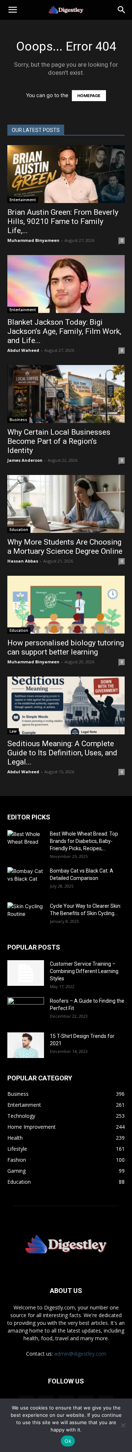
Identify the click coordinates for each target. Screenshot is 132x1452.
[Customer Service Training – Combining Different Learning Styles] (25, 973)
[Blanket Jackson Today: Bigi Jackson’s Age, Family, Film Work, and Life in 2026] (66, 284)
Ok (68, 1441)
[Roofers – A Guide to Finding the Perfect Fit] (25, 1010)
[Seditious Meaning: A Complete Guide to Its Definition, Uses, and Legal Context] (66, 705)
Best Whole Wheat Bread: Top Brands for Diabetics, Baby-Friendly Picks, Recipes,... (84, 841)
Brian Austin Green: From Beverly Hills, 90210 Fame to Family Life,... (62, 221)
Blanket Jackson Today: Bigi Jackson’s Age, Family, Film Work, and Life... (64, 331)
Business (18, 419)
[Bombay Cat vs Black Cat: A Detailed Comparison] (25, 880)
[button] (12, 10)
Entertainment (23, 199)
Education (19, 529)
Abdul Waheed (23, 350)
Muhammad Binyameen (33, 240)
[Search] (121, 10)
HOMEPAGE (88, 95)
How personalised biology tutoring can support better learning (65, 647)
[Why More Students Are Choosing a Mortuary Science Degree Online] (66, 504)
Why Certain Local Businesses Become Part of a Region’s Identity (58, 441)
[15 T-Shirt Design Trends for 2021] (25, 1045)
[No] (122, 1425)
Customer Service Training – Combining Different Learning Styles (84, 971)
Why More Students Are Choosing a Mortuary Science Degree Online (65, 547)
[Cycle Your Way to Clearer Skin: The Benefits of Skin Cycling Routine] (25, 915)
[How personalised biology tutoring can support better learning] (66, 605)
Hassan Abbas (22, 561)
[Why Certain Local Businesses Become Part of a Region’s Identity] (66, 394)
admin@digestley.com (80, 1353)
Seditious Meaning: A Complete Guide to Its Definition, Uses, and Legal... (62, 752)
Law (13, 731)
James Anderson (25, 460)
